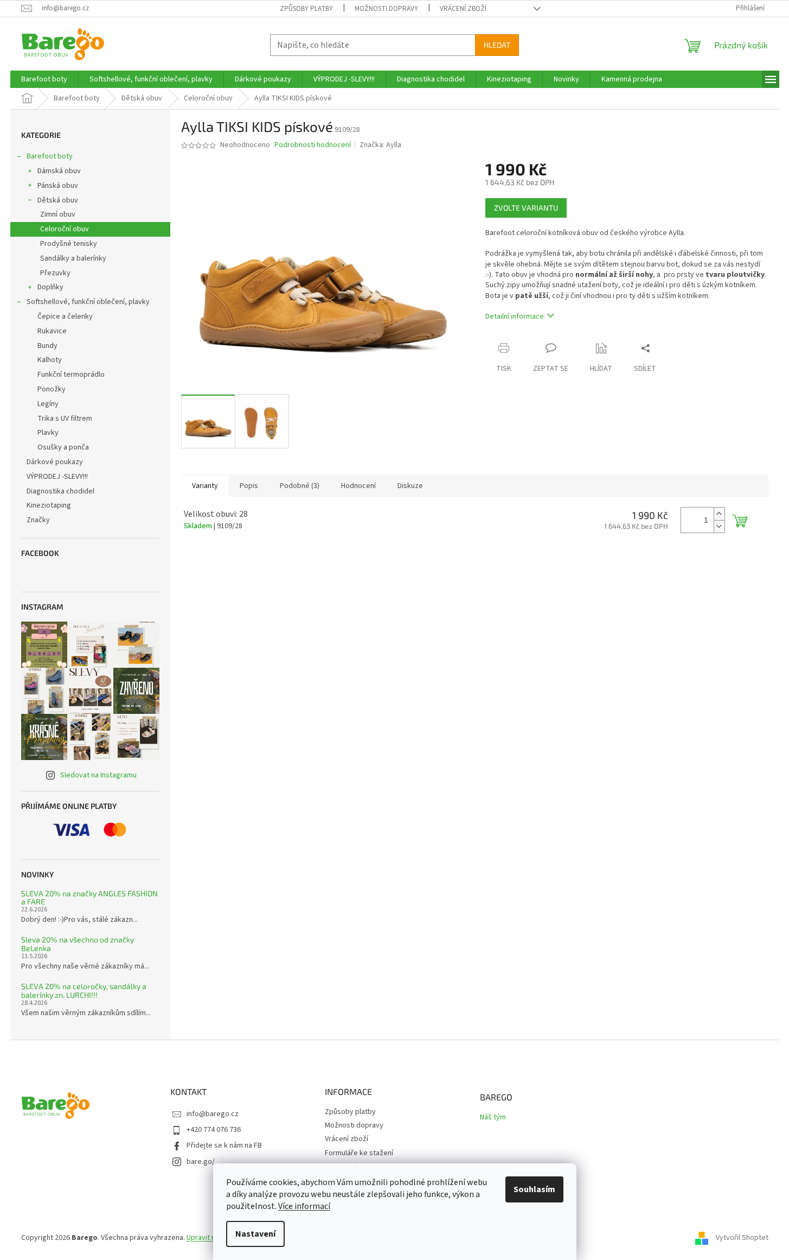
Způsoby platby (306, 9)
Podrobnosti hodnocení (312, 145)
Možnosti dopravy (386, 9)
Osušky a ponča (63, 447)
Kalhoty (49, 359)
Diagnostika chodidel (60, 491)
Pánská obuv (57, 185)
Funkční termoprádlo (71, 374)
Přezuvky (55, 273)
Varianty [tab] (205, 485)
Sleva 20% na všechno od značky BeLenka (77, 943)
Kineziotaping (49, 505)
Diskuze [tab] (410, 485)
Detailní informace (514, 316)
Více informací (304, 1206)
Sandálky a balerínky (73, 258)
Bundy (47, 345)
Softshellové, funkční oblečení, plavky (88, 301)
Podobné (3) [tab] (299, 485)
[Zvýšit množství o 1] (719, 514)
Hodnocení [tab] (358, 485)
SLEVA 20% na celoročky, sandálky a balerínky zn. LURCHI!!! (83, 990)
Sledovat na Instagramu (98, 775)
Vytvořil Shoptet (742, 1237)
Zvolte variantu (526, 207)
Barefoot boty (50, 156)
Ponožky (51, 389)
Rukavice (52, 331)
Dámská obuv (59, 171)
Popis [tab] (249, 485)
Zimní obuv (57, 214)
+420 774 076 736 (214, 1129)
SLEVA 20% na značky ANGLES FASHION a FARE (89, 897)
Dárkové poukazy (55, 462)
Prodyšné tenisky (68, 243)
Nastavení (255, 1234)
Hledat (497, 44)
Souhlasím (534, 1189)
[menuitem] (44, 79)
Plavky (48, 432)
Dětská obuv (57, 200)
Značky (38, 520)
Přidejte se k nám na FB (224, 1145)
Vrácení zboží (463, 9)
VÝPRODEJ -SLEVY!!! (57, 476)
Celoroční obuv (64, 229)
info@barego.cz (213, 1114)
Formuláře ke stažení (359, 1153)
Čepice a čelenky (65, 316)
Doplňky (50, 287)
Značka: (380, 145)
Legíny (48, 403)
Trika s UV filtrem (64, 418)
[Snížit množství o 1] (719, 526)
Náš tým (493, 1117)
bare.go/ (201, 1161)
